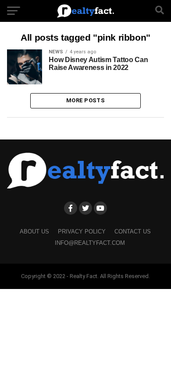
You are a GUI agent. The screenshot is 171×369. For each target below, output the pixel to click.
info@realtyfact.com (90, 243)
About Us (34, 231)
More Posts (85, 100)
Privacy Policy (82, 231)
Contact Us (132, 231)
